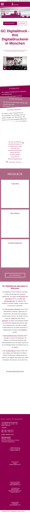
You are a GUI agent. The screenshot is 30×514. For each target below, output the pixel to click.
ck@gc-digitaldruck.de (15, 484)
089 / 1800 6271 (9, 431)
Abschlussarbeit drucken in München (13, 335)
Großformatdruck (11, 350)
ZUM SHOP (22, 23)
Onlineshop (5, 320)
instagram (25, 416)
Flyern (14, 296)
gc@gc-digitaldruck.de (12, 0)
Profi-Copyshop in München (12, 309)
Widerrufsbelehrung (18, 419)
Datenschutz (8, 419)
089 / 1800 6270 (25, 0)
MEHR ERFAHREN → (10, 23)
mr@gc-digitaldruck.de (15, 505)
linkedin (28, 416)
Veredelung (23, 330)
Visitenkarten (8, 299)
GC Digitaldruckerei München (9, 422)
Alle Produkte (15, 275)
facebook (23, 416)
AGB (13, 419)
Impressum (3, 419)
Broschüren (22, 296)
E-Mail (12, 318)
